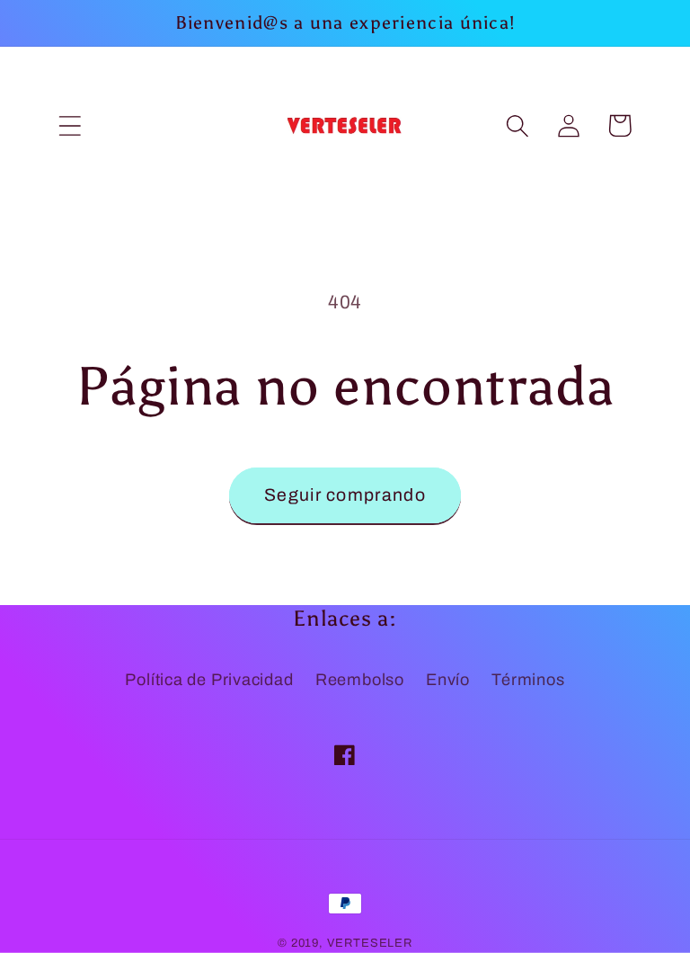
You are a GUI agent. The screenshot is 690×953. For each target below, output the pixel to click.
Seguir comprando (345, 494)
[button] (69, 125)
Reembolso (359, 680)
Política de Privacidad (209, 680)
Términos (527, 680)
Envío (448, 680)
